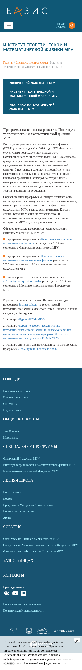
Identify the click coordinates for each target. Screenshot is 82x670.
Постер (7, 498)
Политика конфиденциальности (23, 610)
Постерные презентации (18, 511)
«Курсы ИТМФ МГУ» (31, 319)
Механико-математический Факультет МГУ (30, 471)
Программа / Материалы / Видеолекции (28, 505)
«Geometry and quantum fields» (22, 281)
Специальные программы (32, 62)
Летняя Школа (18, 480)
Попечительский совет (17, 391)
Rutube (24, 594)
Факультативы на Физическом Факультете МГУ (33, 551)
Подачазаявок (61, 25)
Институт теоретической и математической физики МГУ (39, 465)
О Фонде (11, 379)
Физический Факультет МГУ (32, 83)
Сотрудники (11, 403)
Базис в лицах (18, 560)
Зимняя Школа (28, 304)
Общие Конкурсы (21, 419)
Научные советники (15, 397)
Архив (7, 517)
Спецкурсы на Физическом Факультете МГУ (31, 538)
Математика (10, 437)
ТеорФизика (11, 431)
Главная (8, 62)
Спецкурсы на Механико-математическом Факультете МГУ (40, 545)
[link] (29, 633)
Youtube (15, 594)
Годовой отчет (12, 410)
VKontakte (6, 594)
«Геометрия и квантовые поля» (37, 349)
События (12, 527)
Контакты (13, 575)
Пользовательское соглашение (22, 604)
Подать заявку (12, 492)
